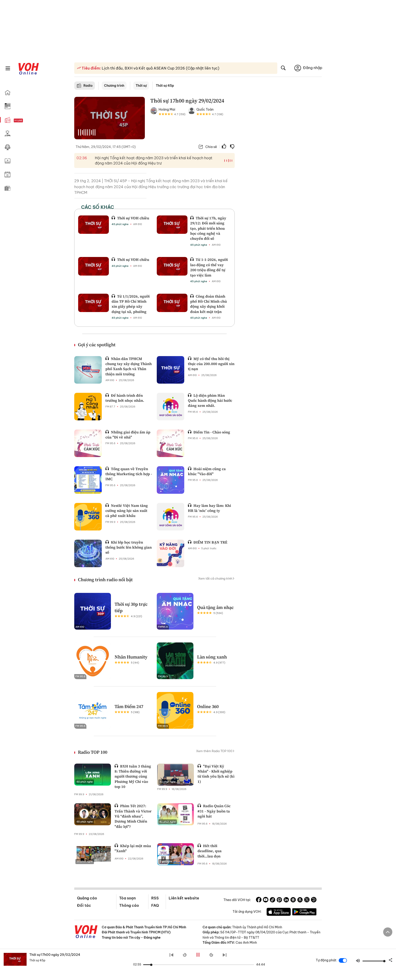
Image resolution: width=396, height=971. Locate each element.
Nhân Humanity (131, 657)
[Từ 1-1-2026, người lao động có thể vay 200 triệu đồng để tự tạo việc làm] (172, 266)
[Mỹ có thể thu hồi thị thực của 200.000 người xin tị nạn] (170, 370)
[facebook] (258, 900)
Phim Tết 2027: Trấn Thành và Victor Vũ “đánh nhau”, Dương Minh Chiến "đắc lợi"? (133, 816)
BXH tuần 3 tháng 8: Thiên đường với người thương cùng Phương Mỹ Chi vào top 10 (133, 776)
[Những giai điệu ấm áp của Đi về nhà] (88, 443)
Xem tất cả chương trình (215, 578)
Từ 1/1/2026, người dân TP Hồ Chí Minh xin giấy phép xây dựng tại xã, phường (131, 304)
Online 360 (208, 706)
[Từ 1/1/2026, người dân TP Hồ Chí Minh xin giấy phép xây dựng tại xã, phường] (93, 303)
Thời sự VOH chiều (133, 217)
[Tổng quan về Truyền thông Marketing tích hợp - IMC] (88, 480)
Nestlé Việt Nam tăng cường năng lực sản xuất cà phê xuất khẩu (126, 510)
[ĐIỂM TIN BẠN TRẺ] (170, 553)
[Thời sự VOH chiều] (93, 224)
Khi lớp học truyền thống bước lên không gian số (128, 547)
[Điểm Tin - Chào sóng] (170, 443)
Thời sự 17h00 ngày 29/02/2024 (54, 955)
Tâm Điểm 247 (129, 706)
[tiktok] (272, 900)
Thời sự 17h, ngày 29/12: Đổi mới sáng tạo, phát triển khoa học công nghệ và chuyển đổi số (208, 228)
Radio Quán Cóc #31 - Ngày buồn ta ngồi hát (214, 811)
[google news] (293, 900)
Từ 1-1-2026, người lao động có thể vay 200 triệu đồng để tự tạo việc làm (209, 267)
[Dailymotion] (313, 900)
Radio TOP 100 (92, 752)
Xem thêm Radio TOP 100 (214, 751)
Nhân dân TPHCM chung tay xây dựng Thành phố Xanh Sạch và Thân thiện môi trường (128, 366)
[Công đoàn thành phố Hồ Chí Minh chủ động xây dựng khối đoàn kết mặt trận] (172, 303)
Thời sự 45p (165, 86)
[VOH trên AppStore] (279, 912)
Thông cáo (129, 905)
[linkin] (286, 900)
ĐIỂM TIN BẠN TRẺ (210, 542)
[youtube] (265, 900)
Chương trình (114, 86)
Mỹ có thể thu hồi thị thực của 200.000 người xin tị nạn (211, 363)
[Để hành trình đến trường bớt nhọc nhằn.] (88, 406)
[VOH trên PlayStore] (304, 912)
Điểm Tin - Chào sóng (211, 432)
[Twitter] (307, 900)
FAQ (155, 905)
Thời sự (141, 86)
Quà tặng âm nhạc (215, 607)
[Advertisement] (281, 167)
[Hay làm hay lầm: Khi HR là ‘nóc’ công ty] (170, 516)
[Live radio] (26, 120)
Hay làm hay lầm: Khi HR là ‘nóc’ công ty (209, 508)
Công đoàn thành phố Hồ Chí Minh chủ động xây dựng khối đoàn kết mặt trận (208, 304)
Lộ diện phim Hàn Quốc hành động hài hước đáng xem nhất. (210, 400)
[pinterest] (279, 900)
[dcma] (300, 900)
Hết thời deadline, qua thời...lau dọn (210, 851)
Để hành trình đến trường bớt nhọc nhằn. (124, 398)
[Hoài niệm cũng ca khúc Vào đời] (170, 480)
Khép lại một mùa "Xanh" (133, 848)
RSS (155, 898)
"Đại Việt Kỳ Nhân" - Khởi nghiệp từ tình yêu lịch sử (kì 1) (216, 774)
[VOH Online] (86, 932)
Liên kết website (184, 898)
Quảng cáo (87, 898)
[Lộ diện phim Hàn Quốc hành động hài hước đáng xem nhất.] (170, 406)
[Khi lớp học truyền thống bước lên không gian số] (88, 553)
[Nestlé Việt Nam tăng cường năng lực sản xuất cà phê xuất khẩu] (88, 516)
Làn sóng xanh (212, 657)
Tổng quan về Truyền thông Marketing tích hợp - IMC (128, 474)
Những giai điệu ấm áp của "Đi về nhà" (127, 435)
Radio (88, 86)
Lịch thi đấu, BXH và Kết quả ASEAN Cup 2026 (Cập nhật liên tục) (160, 68)
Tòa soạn (127, 898)
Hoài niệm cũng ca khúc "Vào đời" (207, 471)
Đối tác (84, 905)
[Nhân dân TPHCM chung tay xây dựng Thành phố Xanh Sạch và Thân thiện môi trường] (88, 370)
